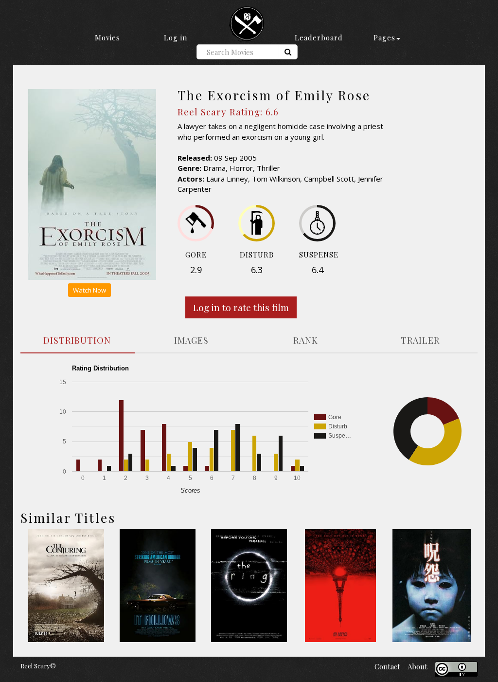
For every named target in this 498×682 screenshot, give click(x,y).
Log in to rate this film (241, 307)
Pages (384, 37)
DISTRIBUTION (77, 340)
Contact (387, 666)
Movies (107, 37)
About (417, 666)
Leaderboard (319, 37)
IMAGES (191, 340)
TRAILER (420, 340)
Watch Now (89, 290)
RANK (305, 340)
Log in (175, 37)
